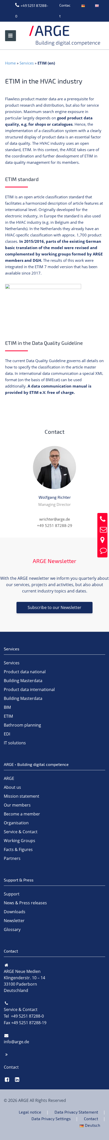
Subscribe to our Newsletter (54, 607)
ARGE (9, 778)
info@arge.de (16, 1042)
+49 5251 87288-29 (54, 525)
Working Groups (19, 840)
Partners (12, 858)
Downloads (14, 911)
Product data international (29, 689)
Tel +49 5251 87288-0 (24, 1016)
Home (10, 63)
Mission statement (21, 796)
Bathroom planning (22, 725)
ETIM (8, 716)
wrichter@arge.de (54, 519)
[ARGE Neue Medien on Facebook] (7, 1079)
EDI (7, 734)
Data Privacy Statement (76, 1112)
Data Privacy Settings (51, 1118)
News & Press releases (25, 903)
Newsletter (14, 920)
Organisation (16, 823)
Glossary (12, 929)
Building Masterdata (23, 680)
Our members (17, 805)
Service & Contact (21, 831)
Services (27, 63)
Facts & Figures (18, 849)
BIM (7, 707)
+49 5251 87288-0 (31, 10)
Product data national (25, 672)
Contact (64, 10)
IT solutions (15, 743)
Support (12, 894)
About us (12, 787)
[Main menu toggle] (10, 35)
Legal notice (30, 1112)
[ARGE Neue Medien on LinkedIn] (17, 1079)
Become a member (22, 814)
